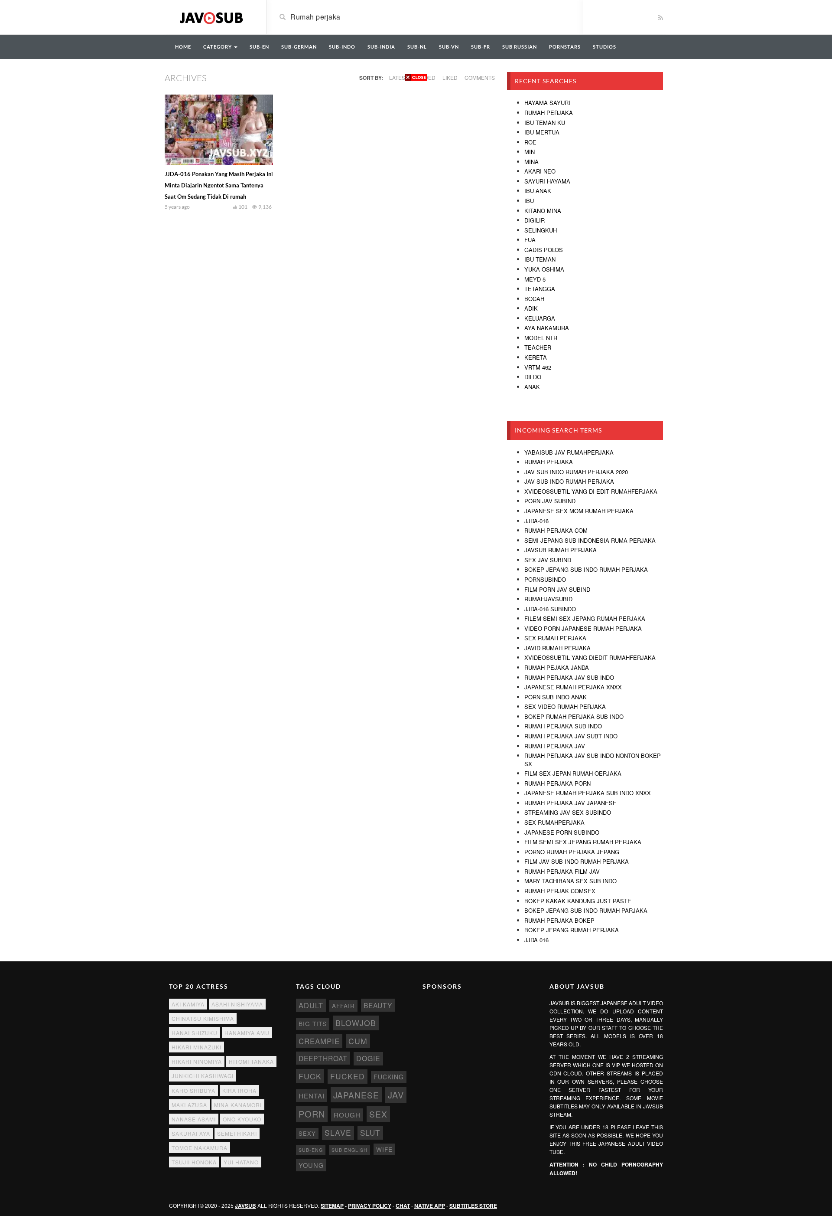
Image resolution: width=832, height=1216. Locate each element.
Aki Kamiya (188, 1004)
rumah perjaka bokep (559, 920)
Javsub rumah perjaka (560, 550)
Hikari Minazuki (196, 1047)
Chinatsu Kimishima (203, 1018)
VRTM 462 (537, 367)
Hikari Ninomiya (197, 1061)
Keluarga (539, 318)
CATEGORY (218, 46)
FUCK (310, 1076)
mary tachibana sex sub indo (570, 881)
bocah (534, 299)
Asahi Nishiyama (237, 1004)
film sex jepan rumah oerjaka (572, 773)
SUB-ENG (311, 1150)
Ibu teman (540, 259)
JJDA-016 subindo (550, 609)
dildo (532, 377)
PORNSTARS (565, 46)
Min (529, 151)
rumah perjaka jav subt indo (571, 736)
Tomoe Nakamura (200, 1147)
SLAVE (338, 1132)
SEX (378, 1114)
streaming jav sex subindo (567, 812)
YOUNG (311, 1165)
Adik (531, 308)
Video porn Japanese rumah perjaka (583, 628)
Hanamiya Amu (247, 1032)
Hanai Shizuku (195, 1032)
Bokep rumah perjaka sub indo (574, 716)
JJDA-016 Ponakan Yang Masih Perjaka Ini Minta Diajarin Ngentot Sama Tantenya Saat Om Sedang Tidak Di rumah (219, 185)
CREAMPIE (319, 1041)
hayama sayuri (547, 102)
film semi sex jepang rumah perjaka (582, 842)
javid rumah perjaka (557, 648)
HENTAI (312, 1095)
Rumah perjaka (548, 112)
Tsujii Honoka (194, 1162)
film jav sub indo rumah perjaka (576, 861)
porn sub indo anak (555, 697)
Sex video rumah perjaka (565, 706)
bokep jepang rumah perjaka (571, 930)
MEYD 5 (535, 279)
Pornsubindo (545, 579)
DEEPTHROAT (323, 1058)
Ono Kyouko (242, 1119)
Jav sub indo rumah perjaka (569, 481)
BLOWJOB (355, 1022)
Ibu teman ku (544, 122)
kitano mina (542, 210)
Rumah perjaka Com (556, 530)
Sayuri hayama (547, 181)
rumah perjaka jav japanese (570, 803)
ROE (530, 142)
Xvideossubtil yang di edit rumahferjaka (590, 491)
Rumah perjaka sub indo (563, 726)
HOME (183, 46)
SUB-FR (480, 46)
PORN (312, 1114)
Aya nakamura (546, 328)
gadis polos (543, 250)
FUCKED (347, 1076)
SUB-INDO (342, 46)
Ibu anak (537, 191)
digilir (534, 220)
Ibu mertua (541, 132)
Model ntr (540, 338)
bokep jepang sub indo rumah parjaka (585, 910)
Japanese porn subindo (561, 832)
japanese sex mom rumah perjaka (579, 511)
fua (530, 240)
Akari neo (540, 171)
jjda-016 (536, 521)
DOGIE (368, 1058)
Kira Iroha (239, 1090)
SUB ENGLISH (349, 1150)
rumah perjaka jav (554, 746)
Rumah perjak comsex (559, 891)
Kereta (535, 357)
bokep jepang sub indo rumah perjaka (586, 569)
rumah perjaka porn (557, 783)
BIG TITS (313, 1023)
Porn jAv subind (549, 501)
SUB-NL (417, 46)
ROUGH (347, 1114)
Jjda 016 (536, 940)
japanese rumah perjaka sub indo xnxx (587, 793)
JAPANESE (356, 1095)
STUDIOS (604, 46)
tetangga (539, 289)
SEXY (307, 1133)
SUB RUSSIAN (519, 46)
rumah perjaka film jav (562, 871)
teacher (537, 347)
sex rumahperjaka (554, 822)
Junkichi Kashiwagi (203, 1075)
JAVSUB (245, 1205)
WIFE (384, 1149)
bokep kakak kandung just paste (577, 901)
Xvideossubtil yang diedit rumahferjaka (590, 657)
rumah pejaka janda (556, 667)
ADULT (311, 1005)
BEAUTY (378, 1005)
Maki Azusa (189, 1104)
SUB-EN (259, 46)
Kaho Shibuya (193, 1090)
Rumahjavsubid (548, 599)
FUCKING (389, 1076)
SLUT (370, 1132)
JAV (396, 1094)
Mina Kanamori (238, 1104)
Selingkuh (540, 230)
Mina (531, 161)
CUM (357, 1041)
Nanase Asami (194, 1119)
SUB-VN (449, 46)
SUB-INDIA (381, 46)
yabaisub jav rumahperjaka (569, 452)
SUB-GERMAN (299, 46)
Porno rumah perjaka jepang (571, 852)
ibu (529, 201)
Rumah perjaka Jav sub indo (569, 677)
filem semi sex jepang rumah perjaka (584, 618)
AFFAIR (343, 1006)
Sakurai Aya (191, 1133)
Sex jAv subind (547, 560)
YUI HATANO (241, 1162)
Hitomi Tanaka (251, 1061)
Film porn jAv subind (557, 589)
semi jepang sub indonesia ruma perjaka (590, 540)
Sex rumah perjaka (555, 638)
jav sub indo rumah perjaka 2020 (576, 472)
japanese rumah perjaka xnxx (573, 687)
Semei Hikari (237, 1133)
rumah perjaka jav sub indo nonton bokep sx (592, 759)
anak (532, 387)
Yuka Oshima (544, 269)
